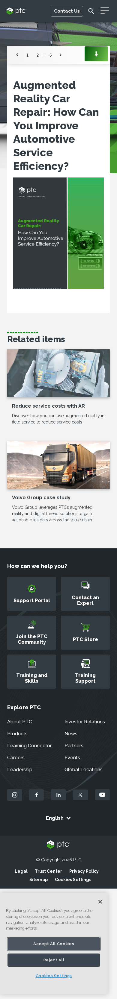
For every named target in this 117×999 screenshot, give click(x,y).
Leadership (19, 769)
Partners (73, 746)
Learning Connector (29, 746)
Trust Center (48, 871)
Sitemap (38, 879)
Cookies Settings (73, 879)
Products (17, 734)
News (70, 734)
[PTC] (58, 845)
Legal (21, 871)
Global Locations (83, 769)
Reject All (54, 960)
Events (72, 757)
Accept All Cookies (53, 944)
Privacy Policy (84, 871)
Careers (16, 757)
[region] (54, 943)
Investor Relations (84, 722)
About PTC (19, 722)
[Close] (100, 901)
